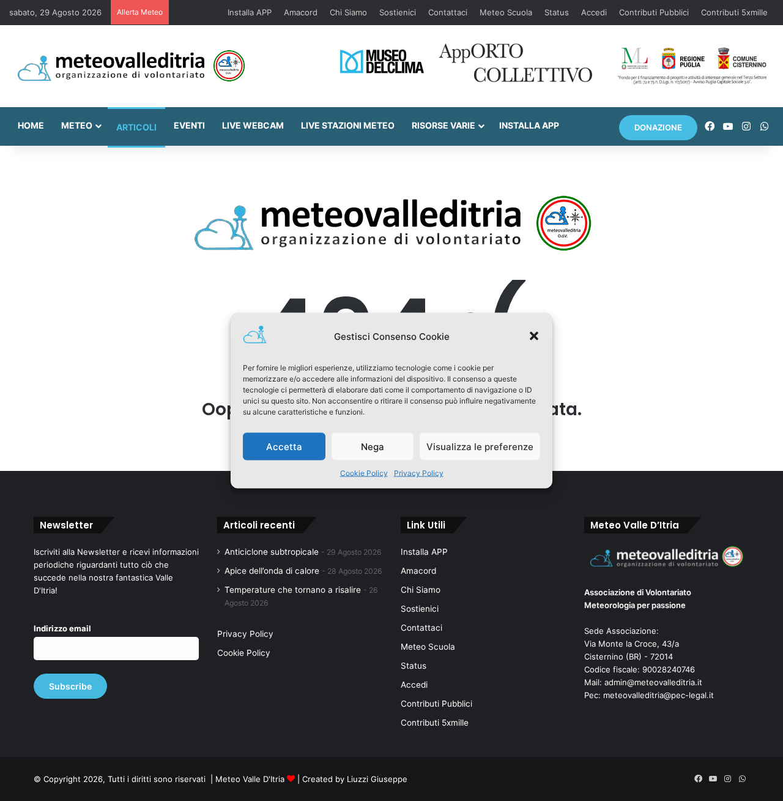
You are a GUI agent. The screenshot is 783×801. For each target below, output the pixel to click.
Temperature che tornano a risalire (293, 590)
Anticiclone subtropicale (272, 552)
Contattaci (447, 12)
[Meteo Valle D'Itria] (130, 66)
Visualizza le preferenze (479, 446)
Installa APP (250, 12)
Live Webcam (253, 125)
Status (556, 12)
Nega (372, 446)
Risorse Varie (443, 125)
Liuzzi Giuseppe (377, 779)
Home (31, 125)
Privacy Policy (418, 473)
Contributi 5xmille (734, 12)
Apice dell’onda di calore (272, 571)
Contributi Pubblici (654, 12)
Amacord (300, 12)
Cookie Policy (364, 473)
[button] (534, 336)
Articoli (136, 127)
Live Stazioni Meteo (348, 125)
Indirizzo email (62, 628)
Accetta (284, 446)
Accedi (594, 12)
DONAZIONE (658, 127)
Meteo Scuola (506, 12)
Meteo (76, 125)
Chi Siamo (348, 12)
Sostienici (397, 12)
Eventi (189, 125)
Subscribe (70, 686)
